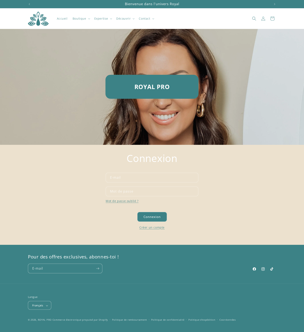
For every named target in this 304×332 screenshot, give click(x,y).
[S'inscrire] (97, 268)
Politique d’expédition (201, 319)
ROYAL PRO (45, 319)
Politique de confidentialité (167, 319)
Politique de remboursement (129, 319)
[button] (81, 18)
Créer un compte (152, 227)
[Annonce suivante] (274, 4)
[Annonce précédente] (29, 4)
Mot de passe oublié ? (122, 201)
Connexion (152, 217)
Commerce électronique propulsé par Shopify (80, 319)
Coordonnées (227, 319)
